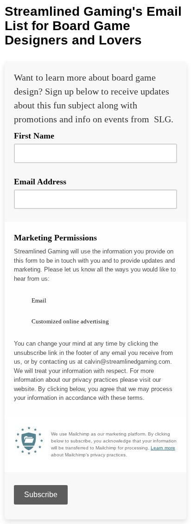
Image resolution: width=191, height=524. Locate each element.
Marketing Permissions (59, 237)
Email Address (43, 181)
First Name (34, 135)
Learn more (163, 447)
